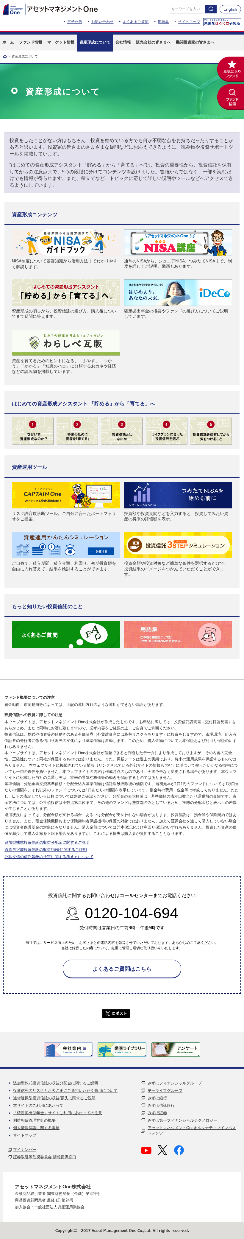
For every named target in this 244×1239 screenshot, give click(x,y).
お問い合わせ (102, 22)
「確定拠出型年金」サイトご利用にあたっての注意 (57, 1113)
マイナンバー (24, 1149)
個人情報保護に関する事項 (36, 1128)
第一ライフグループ (165, 1090)
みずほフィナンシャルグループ (175, 1083)
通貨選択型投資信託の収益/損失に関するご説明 (45, 849)
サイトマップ (189, 22)
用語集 (163, 22)
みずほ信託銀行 (161, 1105)
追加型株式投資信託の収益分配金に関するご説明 (47, 842)
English (230, 9)
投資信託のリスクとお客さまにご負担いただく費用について (65, 1090)
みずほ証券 (157, 1113)
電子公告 (74, 22)
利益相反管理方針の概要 (34, 1120)
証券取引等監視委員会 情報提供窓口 (44, 1157)
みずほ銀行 (157, 1098)
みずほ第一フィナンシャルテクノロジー (182, 1120)
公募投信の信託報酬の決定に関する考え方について (48, 856)
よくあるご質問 (136, 22)
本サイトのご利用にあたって (38, 1105)
